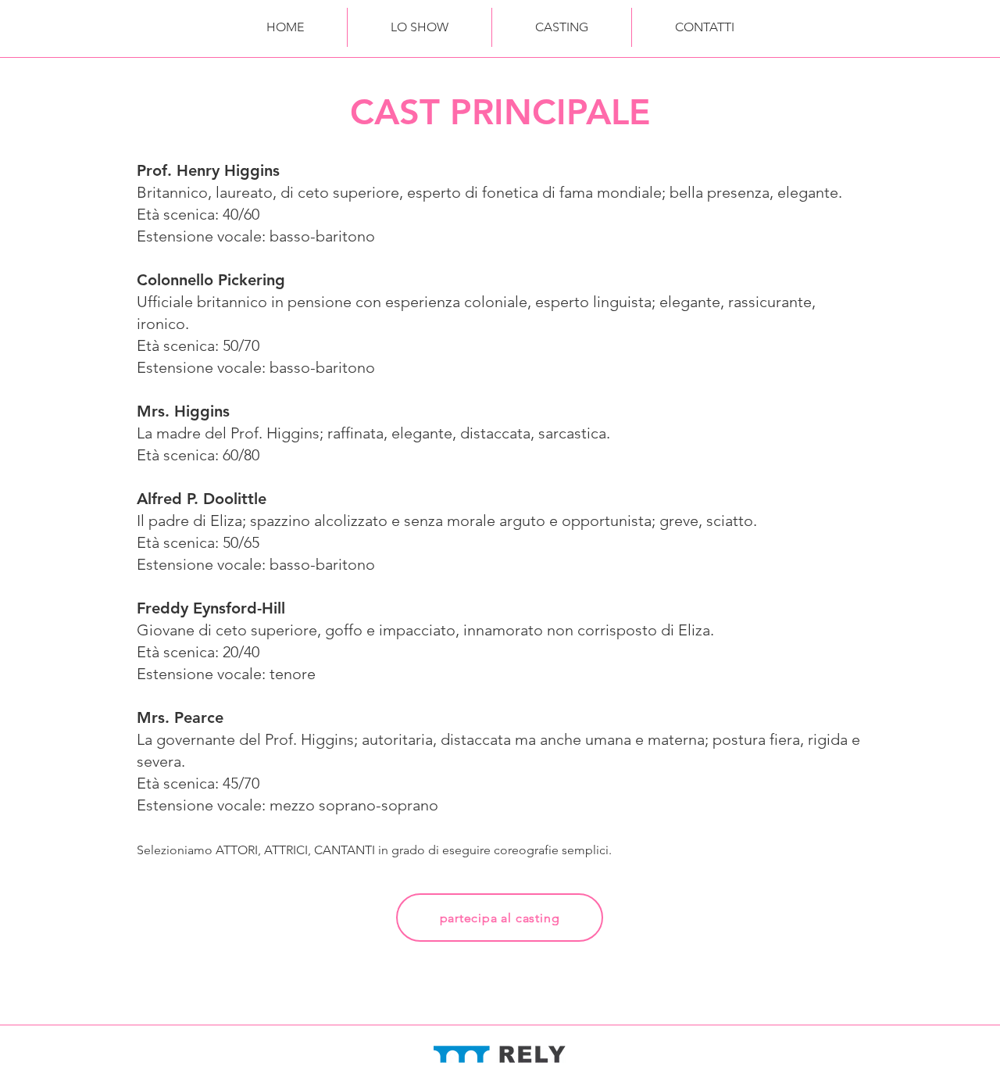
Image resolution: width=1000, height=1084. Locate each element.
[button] (419, 27)
